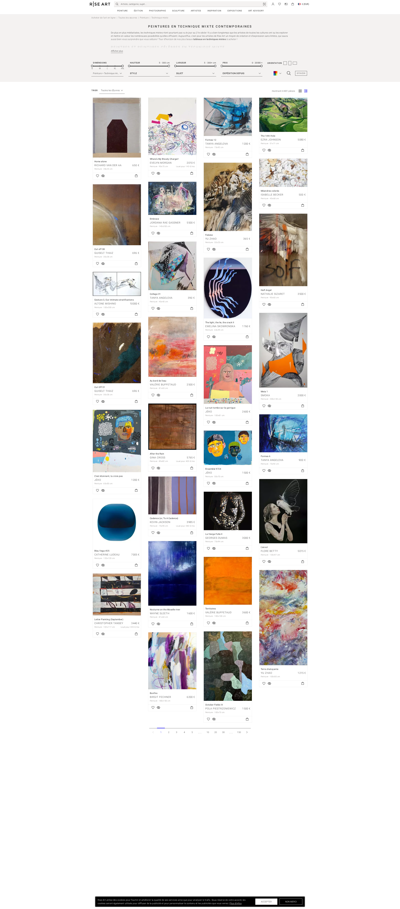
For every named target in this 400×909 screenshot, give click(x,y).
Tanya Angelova (216, 143)
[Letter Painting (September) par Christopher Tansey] (117, 594)
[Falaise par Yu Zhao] (228, 197)
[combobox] (110, 90)
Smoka (265, 395)
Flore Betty (269, 551)
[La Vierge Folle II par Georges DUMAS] (228, 511)
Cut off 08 (99, 249)
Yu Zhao (211, 238)
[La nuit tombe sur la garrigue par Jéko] (228, 374)
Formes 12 (210, 140)
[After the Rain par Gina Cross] (172, 427)
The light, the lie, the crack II (219, 322)
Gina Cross (157, 457)
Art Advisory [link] (256, 11)
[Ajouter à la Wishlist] (97, 176)
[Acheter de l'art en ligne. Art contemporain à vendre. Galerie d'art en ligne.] (100, 4)
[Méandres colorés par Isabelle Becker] (283, 173)
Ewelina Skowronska (220, 326)
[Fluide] (306, 91)
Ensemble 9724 (213, 469)
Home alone (100, 161)
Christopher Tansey (108, 623)
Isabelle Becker (272, 194)
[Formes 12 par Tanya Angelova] (228, 117)
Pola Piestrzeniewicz (220, 708)
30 (223, 732)
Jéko (208, 411)
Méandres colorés (270, 191)
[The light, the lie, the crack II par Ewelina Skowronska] (228, 288)
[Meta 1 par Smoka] (283, 350)
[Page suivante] (247, 732)
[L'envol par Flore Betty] (283, 511)
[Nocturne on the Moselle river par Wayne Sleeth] (172, 573)
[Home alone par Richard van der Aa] (117, 128)
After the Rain (157, 453)
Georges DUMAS (216, 537)
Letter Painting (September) (108, 619)
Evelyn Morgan (161, 162)
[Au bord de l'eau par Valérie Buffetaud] (172, 347)
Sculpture (178, 11)
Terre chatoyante (269, 669)
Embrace (154, 219)
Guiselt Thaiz (103, 252)
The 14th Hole (268, 136)
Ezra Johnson (271, 139)
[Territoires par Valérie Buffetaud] (228, 581)
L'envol (264, 547)
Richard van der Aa (108, 165)
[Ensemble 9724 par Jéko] (228, 448)
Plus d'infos (236, 903)
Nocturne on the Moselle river (165, 609)
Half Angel (266, 290)
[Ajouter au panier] (136, 176)
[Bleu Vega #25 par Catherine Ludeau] (117, 523)
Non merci (291, 901)
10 (208, 732)
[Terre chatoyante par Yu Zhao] (283, 617)
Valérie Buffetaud (163, 384)
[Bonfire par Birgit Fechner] (172, 660)
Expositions (235, 11)
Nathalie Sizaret (273, 293)
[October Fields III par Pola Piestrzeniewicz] (228, 666)
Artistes (196, 11)
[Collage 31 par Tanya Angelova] (172, 266)
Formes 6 (265, 456)
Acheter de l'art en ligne (103, 17)
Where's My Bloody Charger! (164, 159)
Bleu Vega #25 (102, 551)
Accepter (266, 901)
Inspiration (214, 11)
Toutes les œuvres (127, 17)
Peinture (122, 11)
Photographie (157, 11)
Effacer (301, 73)
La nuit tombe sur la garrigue (220, 408)
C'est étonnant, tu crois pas (108, 476)
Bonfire (154, 693)
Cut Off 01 (99, 387)
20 (215, 732)
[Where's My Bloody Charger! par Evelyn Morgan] (172, 126)
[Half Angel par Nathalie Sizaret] (283, 250)
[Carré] (300, 91)
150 (239, 732)
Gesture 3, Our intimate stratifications (114, 300)
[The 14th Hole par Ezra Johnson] (283, 115)
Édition (138, 11)
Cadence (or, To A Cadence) (164, 518)
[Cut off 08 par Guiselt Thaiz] (117, 214)
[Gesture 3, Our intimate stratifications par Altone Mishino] (117, 284)
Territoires (210, 608)
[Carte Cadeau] (286, 3)
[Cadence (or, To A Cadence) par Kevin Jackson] (172, 496)
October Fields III (214, 704)
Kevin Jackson (160, 522)
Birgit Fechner (160, 697)
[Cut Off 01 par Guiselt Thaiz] (117, 353)
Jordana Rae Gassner (165, 222)
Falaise (209, 235)
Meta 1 (264, 391)
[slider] (92, 66)
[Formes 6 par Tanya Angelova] (283, 433)
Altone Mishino (105, 303)
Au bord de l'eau (158, 380)
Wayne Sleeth (159, 613)
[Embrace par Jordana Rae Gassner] (172, 198)
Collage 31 (155, 294)
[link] (264, 4)
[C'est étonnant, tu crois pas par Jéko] (117, 441)
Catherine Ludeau (107, 554)
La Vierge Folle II (213, 534)
